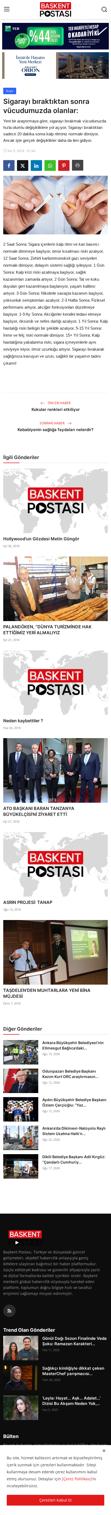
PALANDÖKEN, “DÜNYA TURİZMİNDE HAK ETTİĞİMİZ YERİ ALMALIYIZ (47, 629)
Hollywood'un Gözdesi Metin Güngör (41, 538)
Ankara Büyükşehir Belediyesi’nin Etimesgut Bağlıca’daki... (73, 1045)
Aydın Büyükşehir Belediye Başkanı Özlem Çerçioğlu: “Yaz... (74, 1102)
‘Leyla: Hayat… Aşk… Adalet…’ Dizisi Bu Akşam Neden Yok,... (71, 1401)
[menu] (6, 9)
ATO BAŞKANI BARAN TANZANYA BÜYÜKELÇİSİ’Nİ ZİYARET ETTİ (38, 811)
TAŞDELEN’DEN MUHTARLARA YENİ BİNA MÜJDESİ (47, 993)
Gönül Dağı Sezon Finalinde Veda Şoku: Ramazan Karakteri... (74, 1341)
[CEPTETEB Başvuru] (55, 36)
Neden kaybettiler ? (23, 720)
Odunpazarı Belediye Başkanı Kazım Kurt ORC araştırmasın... (70, 1074)
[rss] (9, 1311)
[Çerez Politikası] (77, 1478)
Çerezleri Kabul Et (55, 1500)
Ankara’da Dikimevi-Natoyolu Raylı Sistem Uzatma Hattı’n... (74, 1131)
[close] (104, 1451)
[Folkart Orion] (55, 65)
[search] (104, 9)
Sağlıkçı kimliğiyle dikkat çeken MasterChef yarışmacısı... (73, 1371)
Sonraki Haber (52, 423)
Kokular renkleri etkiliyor (56, 409)
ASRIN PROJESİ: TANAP (27, 902)
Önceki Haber (59, 403)
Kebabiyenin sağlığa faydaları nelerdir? (55, 429)
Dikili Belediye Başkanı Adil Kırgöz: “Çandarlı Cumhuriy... (73, 1159)
